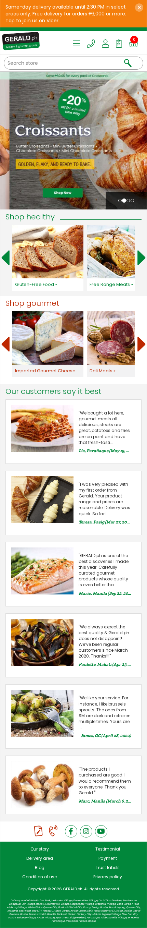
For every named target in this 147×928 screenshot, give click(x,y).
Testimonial (107, 849)
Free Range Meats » (111, 284)
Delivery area (39, 858)
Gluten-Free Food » (36, 284)
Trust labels (108, 867)
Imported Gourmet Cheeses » (48, 370)
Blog (39, 867)
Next (141, 257)
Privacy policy (107, 877)
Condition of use (39, 877)
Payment (107, 858)
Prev (5, 257)
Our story (39, 849)
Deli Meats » (103, 370)
